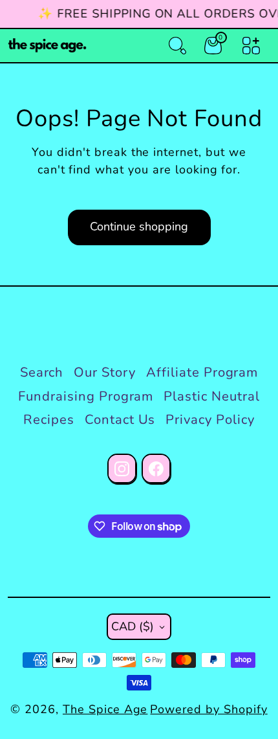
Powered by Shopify (208, 709)
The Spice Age (105, 709)
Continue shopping (139, 226)
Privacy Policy (210, 419)
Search (42, 372)
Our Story (105, 372)
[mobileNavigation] (251, 46)
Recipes (48, 419)
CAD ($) (132, 626)
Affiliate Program (202, 372)
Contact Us (120, 419)
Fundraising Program (85, 396)
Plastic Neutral (211, 396)
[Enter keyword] (177, 46)
